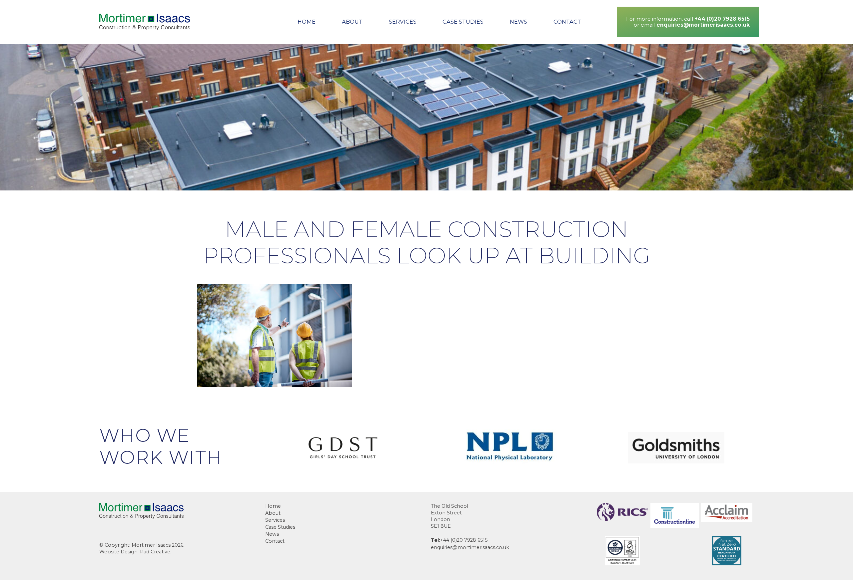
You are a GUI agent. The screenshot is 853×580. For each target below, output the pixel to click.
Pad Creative (155, 552)
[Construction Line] (674, 526)
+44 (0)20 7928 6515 (722, 19)
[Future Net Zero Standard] (726, 563)
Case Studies (462, 21)
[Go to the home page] (144, 22)
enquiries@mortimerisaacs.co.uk (703, 25)
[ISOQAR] (622, 563)
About (352, 21)
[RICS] (622, 519)
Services (403, 21)
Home (307, 21)
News (518, 21)
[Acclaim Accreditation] (726, 520)
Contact (567, 21)
